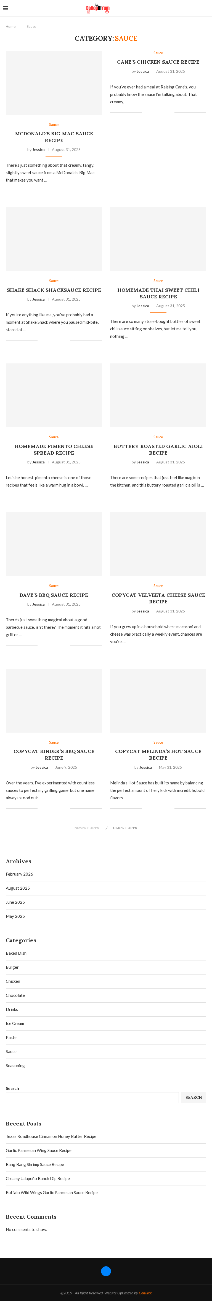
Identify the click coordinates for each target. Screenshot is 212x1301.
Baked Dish (16, 953)
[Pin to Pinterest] (60, 190)
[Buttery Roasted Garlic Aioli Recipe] (158, 395)
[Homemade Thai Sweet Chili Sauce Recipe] (158, 239)
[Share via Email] (65, 190)
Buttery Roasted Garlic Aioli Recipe (158, 449)
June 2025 (15, 902)
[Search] (206, 8)
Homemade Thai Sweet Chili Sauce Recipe (158, 293)
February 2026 (19, 873)
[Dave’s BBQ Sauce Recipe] (54, 544)
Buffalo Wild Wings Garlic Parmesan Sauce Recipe (52, 1192)
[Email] (198, 8)
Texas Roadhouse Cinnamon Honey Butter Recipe (51, 1136)
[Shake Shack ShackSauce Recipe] (54, 239)
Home (10, 26)
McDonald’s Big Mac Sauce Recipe (54, 136)
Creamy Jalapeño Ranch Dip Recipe (38, 1178)
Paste (11, 1037)
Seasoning (15, 1065)
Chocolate (15, 995)
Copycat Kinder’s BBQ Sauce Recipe (54, 754)
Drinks (12, 1009)
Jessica (38, 149)
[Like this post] (41, 190)
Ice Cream (15, 1023)
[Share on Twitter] (54, 190)
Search (12, 1088)
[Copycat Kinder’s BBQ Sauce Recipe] (54, 701)
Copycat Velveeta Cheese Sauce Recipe (158, 598)
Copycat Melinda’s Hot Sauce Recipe (158, 754)
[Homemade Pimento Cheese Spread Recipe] (54, 395)
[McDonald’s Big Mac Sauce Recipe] (54, 83)
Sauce (11, 1051)
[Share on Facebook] (48, 190)
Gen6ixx (145, 1293)
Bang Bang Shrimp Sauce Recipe (35, 1164)
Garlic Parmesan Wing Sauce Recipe (38, 1150)
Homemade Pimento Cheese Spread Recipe (54, 449)
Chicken (13, 981)
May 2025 (15, 916)
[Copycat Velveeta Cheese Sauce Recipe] (158, 544)
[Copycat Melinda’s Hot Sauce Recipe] (158, 701)
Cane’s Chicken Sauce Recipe (158, 62)
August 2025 (18, 888)
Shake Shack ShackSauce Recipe (54, 290)
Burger (12, 967)
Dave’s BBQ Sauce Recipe (54, 595)
